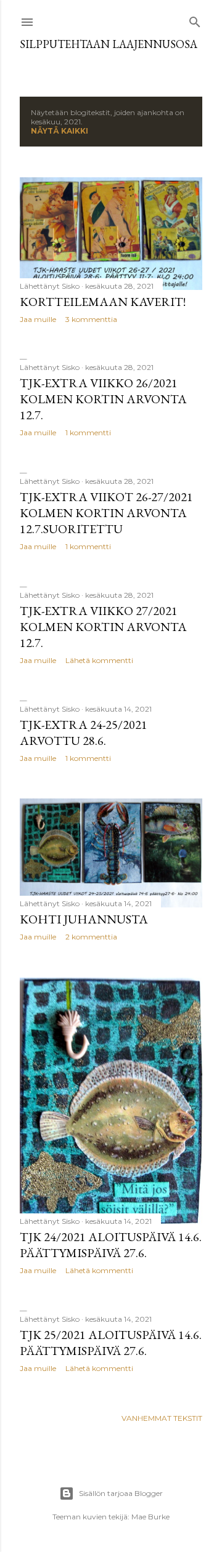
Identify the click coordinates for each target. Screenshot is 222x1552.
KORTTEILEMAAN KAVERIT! (103, 302)
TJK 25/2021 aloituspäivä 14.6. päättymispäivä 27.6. (111, 1343)
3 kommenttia (91, 319)
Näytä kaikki (59, 130)
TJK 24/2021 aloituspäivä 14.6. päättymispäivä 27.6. (111, 1245)
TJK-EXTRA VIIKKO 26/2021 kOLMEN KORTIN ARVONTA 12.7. (103, 399)
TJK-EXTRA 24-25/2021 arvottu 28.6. (83, 733)
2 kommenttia (91, 936)
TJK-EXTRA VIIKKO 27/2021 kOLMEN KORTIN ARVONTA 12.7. (103, 627)
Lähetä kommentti (99, 660)
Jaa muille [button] (38, 319)
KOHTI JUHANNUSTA (84, 919)
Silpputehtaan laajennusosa (108, 44)
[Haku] (194, 19)
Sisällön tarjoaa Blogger (121, 1493)
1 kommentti (88, 432)
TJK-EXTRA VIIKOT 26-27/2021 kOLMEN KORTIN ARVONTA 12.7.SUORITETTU (106, 513)
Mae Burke (150, 1516)
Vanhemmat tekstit (161, 1418)
